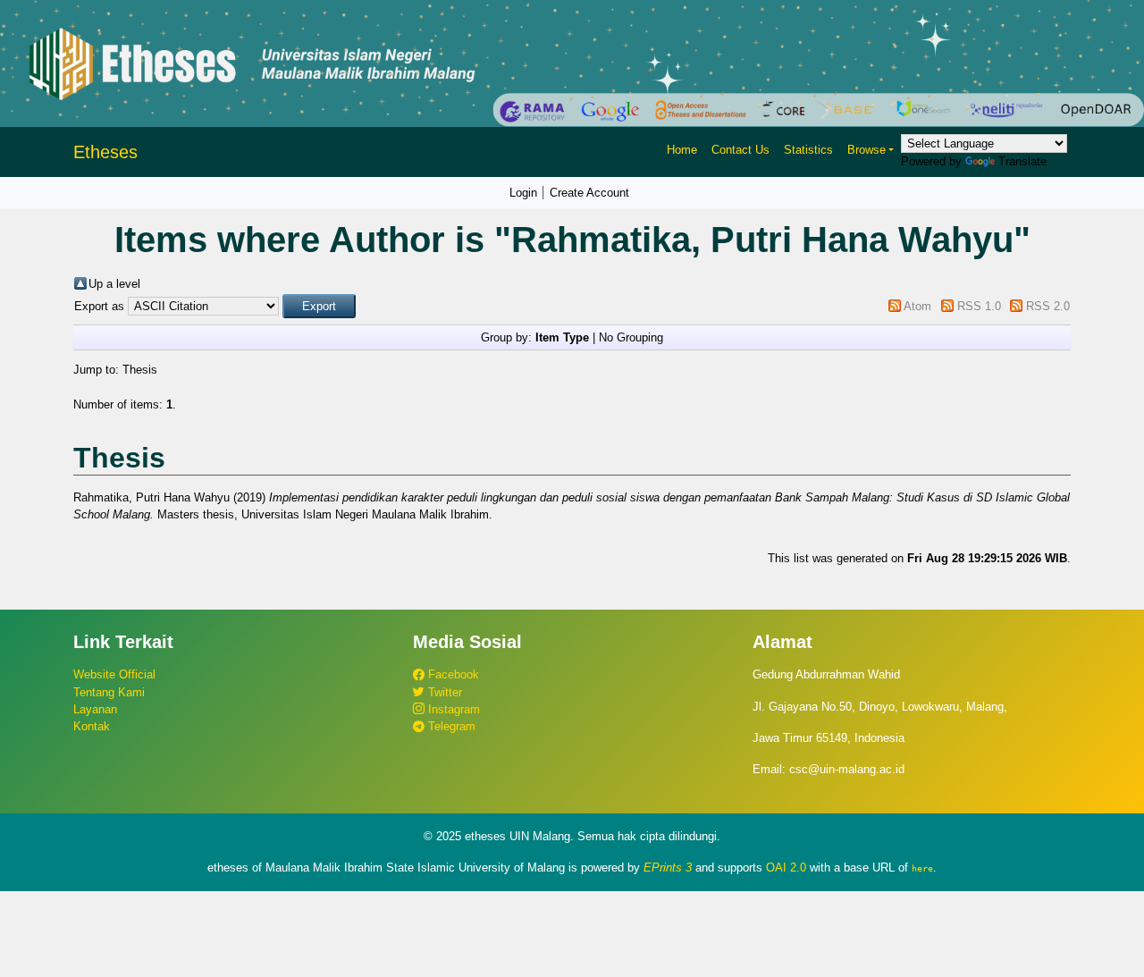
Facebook (452, 674)
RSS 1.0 (979, 306)
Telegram (450, 726)
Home (682, 149)
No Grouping (631, 337)
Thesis (139, 369)
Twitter (443, 692)
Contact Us (740, 149)
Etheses (105, 152)
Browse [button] (866, 149)
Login (523, 192)
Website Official (114, 674)
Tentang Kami (109, 692)
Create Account (589, 192)
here (922, 868)
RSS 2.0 (1048, 306)
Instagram (452, 709)
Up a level (114, 284)
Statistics (808, 149)
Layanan (95, 709)
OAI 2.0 (786, 867)
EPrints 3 (668, 867)
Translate (1022, 161)
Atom (917, 306)
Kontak (91, 726)
